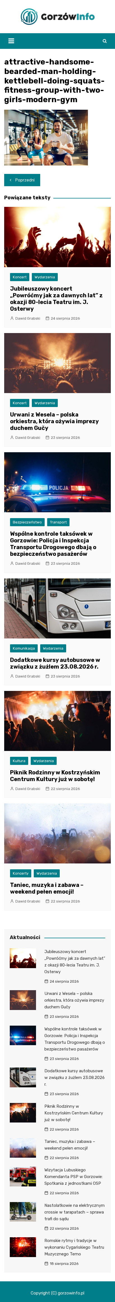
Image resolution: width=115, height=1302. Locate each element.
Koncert (20, 277)
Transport (58, 522)
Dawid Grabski (27, 318)
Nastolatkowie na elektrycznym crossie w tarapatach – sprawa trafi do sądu (74, 1212)
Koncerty (20, 873)
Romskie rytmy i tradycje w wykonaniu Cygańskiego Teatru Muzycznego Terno (74, 1247)
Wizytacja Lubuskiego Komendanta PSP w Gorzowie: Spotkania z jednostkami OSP (73, 1176)
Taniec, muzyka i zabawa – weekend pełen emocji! (46, 888)
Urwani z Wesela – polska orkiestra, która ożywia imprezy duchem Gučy (54, 421)
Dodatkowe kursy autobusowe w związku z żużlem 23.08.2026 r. (55, 663)
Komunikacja (24, 648)
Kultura (19, 761)
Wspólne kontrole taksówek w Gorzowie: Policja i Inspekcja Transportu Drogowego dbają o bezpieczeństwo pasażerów (53, 543)
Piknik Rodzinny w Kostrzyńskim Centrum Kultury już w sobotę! (55, 775)
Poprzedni (25, 180)
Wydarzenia (45, 277)
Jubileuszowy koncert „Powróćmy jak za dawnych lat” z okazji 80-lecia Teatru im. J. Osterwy (56, 298)
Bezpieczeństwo (27, 522)
